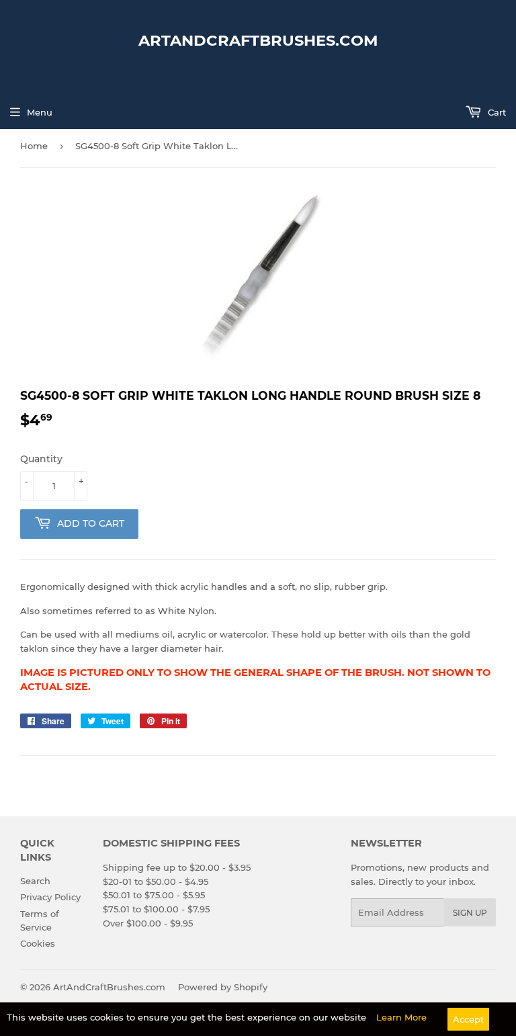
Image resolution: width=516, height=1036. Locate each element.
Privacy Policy (50, 897)
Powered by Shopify (222, 987)
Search (35, 880)
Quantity (41, 459)
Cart (495, 112)
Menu (39, 112)
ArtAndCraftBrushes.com (258, 40)
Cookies (37, 943)
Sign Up (470, 913)
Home (34, 145)
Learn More (401, 1017)
